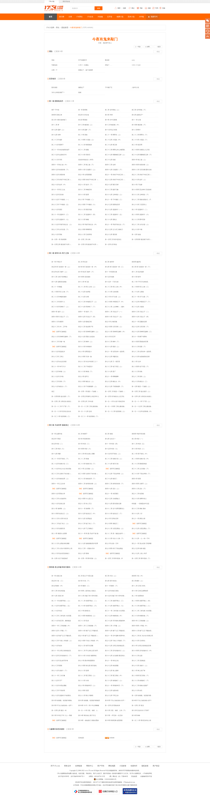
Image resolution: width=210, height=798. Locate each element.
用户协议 (156, 766)
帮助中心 (89, 766)
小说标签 (122, 766)
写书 (156, 8)
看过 (132, 8)
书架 (141, 8)
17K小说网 (50, 27)
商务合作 (67, 766)
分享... (149, 47)
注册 (124, 8)
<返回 (159, 47)
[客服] (207, 31)
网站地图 (111, 766)
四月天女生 (66, 1)
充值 (163, 8)
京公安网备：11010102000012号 (106, 779)
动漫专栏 (134, 766)
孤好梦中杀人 (107, 43)
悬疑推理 (64, 27)
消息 (149, 8)
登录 (119, 8)
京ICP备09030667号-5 (77, 776)
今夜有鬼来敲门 (76, 27)
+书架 (139, 47)
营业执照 (134, 776)
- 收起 (158, 51)
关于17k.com (55, 766)
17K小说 (51, 1)
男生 (57, 27)
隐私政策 (145, 766)
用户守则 (100, 766)
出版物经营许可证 (146, 776)
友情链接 (78, 766)
